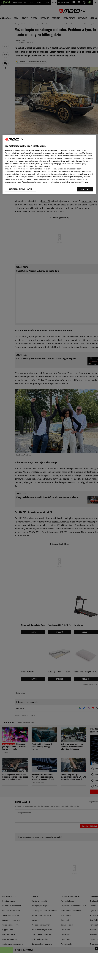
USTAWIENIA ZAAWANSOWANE (20, 189)
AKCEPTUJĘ (85, 189)
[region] (49, 164)
